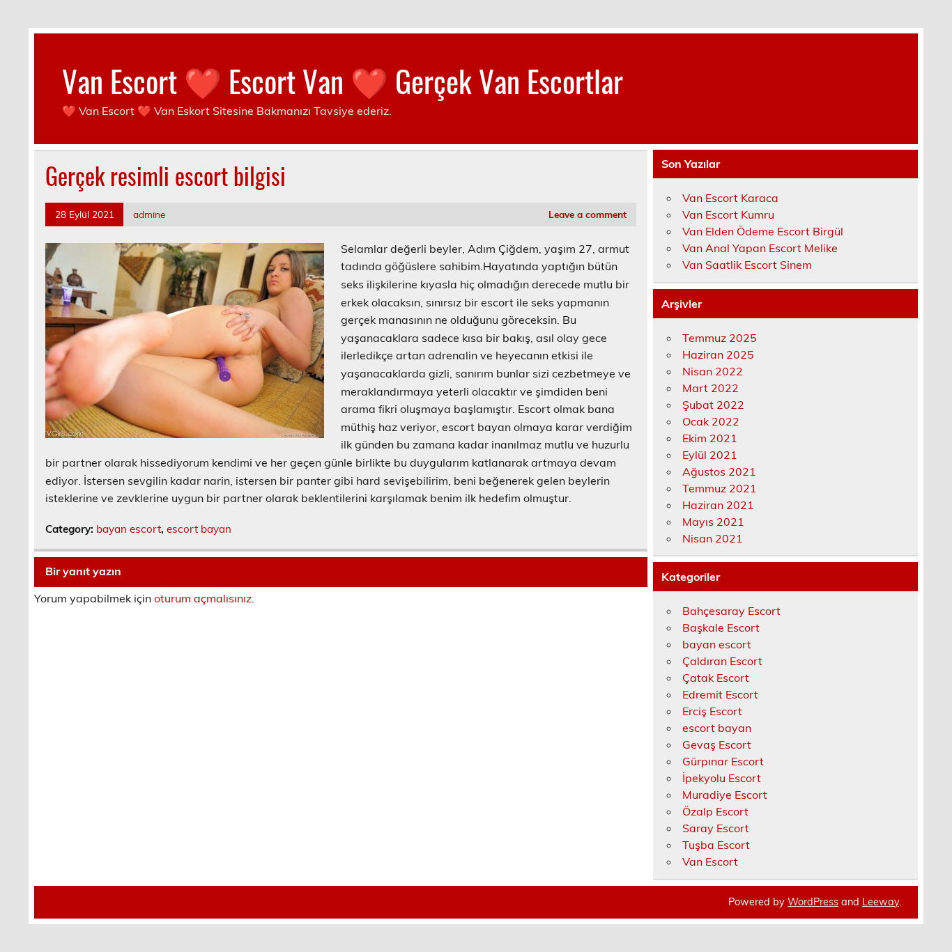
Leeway (880, 902)
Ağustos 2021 (719, 471)
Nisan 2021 (712, 538)
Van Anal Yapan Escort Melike (760, 248)
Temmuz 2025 (719, 338)
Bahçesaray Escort (731, 611)
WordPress (813, 902)
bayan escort (128, 529)
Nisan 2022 (712, 371)
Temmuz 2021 (719, 488)
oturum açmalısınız (203, 598)
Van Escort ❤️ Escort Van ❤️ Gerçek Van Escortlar (342, 80)
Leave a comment (587, 214)
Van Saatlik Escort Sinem (747, 265)
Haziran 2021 (718, 505)
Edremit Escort (720, 694)
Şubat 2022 (713, 405)
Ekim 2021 (709, 438)
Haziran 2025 (718, 354)
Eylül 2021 (709, 455)
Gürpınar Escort (723, 761)
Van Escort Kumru (728, 214)
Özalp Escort (715, 811)
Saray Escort (715, 828)
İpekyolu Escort (721, 778)
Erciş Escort (712, 711)
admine (149, 214)
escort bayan (199, 529)
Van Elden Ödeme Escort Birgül (762, 231)
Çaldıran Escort (722, 661)
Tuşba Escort (716, 845)
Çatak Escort (715, 678)
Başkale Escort (721, 627)
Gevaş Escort (716, 744)
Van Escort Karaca (730, 198)
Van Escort (710, 861)
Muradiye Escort (724, 795)
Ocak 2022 (710, 421)
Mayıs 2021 (713, 522)
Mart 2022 (710, 388)
